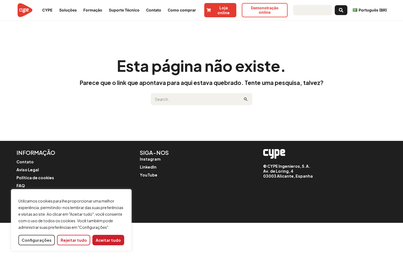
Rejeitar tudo (74, 240)
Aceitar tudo (108, 240)
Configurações (37, 240)
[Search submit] (341, 10)
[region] (71, 220)
